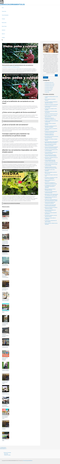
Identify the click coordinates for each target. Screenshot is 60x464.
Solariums (3, 30)
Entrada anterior (3, 447)
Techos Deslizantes (5, 15)
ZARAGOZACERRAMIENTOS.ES (12, 4)
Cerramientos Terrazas (49, 88)
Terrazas (3, 18)
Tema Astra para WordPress (27, 460)
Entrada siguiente (3, 448)
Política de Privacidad (7, 452)
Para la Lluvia (4, 22)
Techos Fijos (4, 11)
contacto (3, 37)
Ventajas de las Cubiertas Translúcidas (51, 104)
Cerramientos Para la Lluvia (49, 85)
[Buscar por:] (50, 75)
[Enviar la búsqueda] (56, 75)
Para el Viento (4, 26)
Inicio (3, 7)
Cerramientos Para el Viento (49, 84)
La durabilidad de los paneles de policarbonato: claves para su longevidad (50, 186)
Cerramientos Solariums (49, 87)
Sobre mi (3, 33)
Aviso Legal (6, 453)
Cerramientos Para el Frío (49, 82)
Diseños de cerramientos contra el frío (51, 162)
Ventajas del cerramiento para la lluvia (51, 113)
